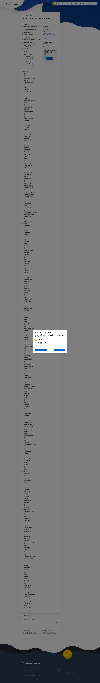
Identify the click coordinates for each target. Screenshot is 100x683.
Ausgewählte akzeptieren (41, 349)
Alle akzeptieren (59, 349)
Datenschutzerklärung (41, 336)
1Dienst (40, 343)
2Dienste (40, 340)
